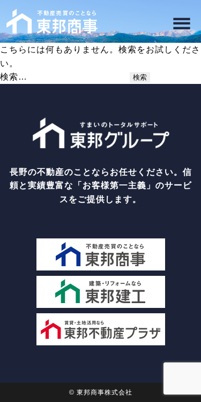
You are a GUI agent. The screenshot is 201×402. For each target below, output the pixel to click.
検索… (13, 76)
